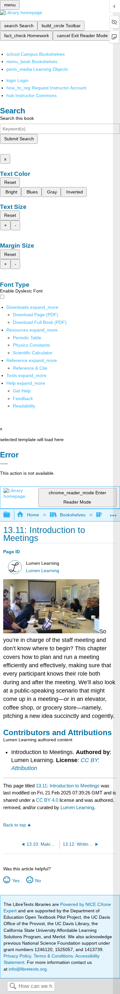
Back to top (14, 825)
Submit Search (19, 138)
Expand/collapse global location (113, 513)
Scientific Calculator (32, 352)
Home (33, 514)
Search (13, 986)
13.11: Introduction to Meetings (68, 785)
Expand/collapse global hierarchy (11, 515)
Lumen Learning (42, 570)
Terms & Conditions (53, 955)
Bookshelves (73, 514)
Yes (15, 880)
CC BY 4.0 (47, 800)
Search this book (17, 118)
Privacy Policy (17, 955)
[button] (23, 398)
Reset (10, 182)
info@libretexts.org (27, 969)
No (38, 880)
